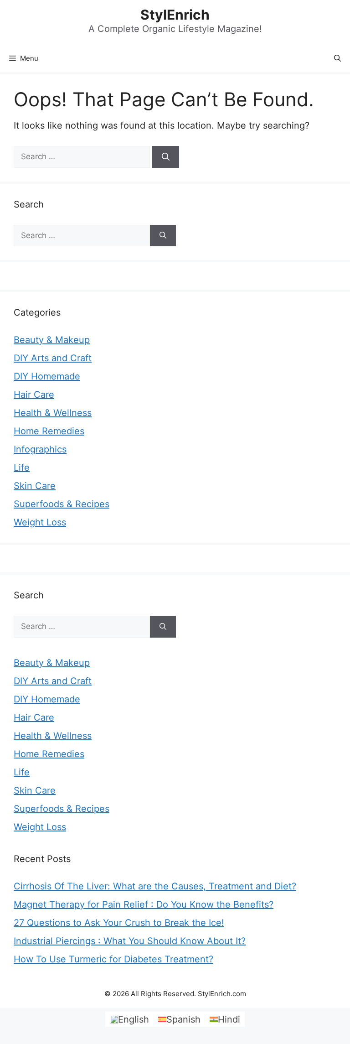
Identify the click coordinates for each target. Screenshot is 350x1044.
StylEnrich (175, 14)
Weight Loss (40, 522)
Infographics (40, 449)
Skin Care (35, 485)
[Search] (165, 157)
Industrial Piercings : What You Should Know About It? (130, 940)
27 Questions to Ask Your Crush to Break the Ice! (119, 922)
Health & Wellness (53, 412)
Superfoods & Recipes (61, 504)
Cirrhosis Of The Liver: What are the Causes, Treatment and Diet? (155, 886)
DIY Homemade (47, 376)
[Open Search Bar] (337, 58)
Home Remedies (49, 431)
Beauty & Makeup (52, 339)
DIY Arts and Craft (53, 358)
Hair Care (34, 394)
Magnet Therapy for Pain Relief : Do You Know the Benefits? (143, 904)
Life (22, 467)
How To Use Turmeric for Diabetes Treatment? (113, 959)
